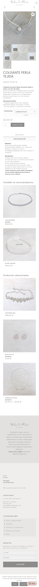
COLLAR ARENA (10, 220)
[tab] (19, 135)
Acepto (15, 584)
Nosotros (9, 524)
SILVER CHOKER (10, 263)
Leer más (23, 584)
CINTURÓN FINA (10, 313)
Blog (7, 534)
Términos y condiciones (14, 527)
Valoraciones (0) (20, 139)
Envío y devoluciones (13, 521)
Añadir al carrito (17, 125)
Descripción (19, 135)
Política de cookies (13, 531)
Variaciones (8, 111)
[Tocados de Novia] (19, 2)
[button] (33, 14)
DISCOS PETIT (9, 354)
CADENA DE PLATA (11, 398)
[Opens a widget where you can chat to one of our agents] (32, 583)
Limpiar (26, 115)
